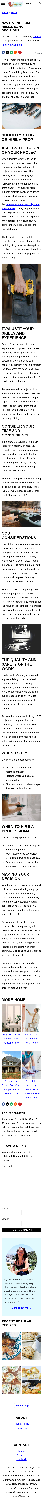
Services (21, 1455)
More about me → (21, 1308)
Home (5, 12)
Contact (21, 1451)
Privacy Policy (21, 1424)
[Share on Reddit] (15, 52)
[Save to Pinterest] (20, 52)
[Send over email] (11, 52)
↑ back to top (21, 1405)
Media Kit (21, 1459)
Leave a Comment (12, 44)
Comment (8, 1166)
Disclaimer (21, 1428)
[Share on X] (7, 52)
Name (6, 1208)
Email (5, 1219)
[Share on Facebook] (3, 52)
